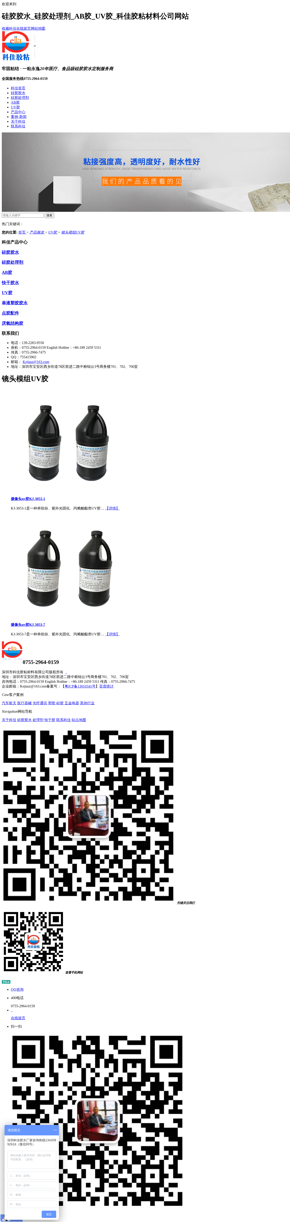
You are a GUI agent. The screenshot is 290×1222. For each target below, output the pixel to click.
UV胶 (15, 107)
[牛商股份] (66, 672)
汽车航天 (9, 703)
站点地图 (79, 720)
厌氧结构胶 (12, 323)
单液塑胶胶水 (15, 302)
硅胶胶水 (18, 93)
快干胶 (49, 720)
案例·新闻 (19, 117)
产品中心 (18, 112)
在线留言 (23, 28)
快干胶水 (10, 282)
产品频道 (37, 232)
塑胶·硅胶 (56, 703)
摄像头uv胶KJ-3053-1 (28, 499)
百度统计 (106, 686)
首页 (22, 232)
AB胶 (15, 102)
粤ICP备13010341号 (80, 686)
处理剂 (38, 720)
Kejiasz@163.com (36, 362)
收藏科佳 (9, 28)
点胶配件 (10, 313)
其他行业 (87, 703)
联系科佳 (18, 126)
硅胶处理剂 (20, 98)
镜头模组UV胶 (72, 232)
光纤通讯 (40, 703)
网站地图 (38, 28)
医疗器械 (24, 703)
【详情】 (112, 508)
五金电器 (72, 703)
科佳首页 (18, 88)
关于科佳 (18, 121)
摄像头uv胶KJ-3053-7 (28, 625)
